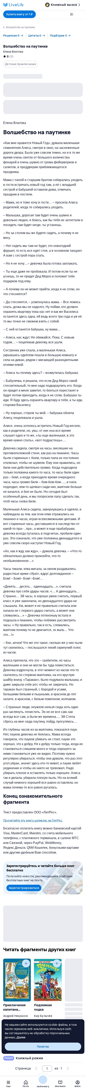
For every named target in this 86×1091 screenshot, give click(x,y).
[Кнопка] (26, 963)
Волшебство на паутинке (25, 46)
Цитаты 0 (34, 35)
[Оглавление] (71, 14)
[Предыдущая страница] (36, 1068)
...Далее (20, 1037)
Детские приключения (20, 64)
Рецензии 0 (11, 35)
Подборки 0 (58, 35)
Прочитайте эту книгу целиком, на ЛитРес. (33, 820)
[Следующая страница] (67, 1068)
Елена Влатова (13, 51)
